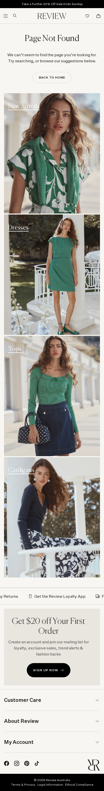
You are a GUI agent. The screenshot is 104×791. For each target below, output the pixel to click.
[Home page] (52, 16)
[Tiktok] (36, 763)
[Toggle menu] (5, 16)
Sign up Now (45, 670)
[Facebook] (6, 763)
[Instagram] (16, 763)
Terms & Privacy (23, 784)
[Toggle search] (13, 15)
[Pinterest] (26, 763)
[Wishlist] (87, 16)
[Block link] (52, 153)
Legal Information (50, 784)
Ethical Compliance (79, 784)
